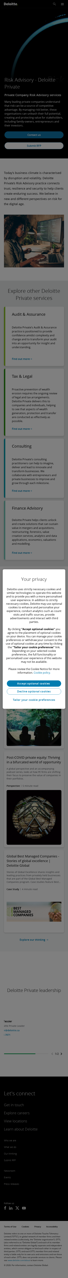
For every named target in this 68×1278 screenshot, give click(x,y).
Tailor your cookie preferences (34, 700)
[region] (34, 639)
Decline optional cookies (34, 691)
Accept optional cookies (34, 683)
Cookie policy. (42, 672)
